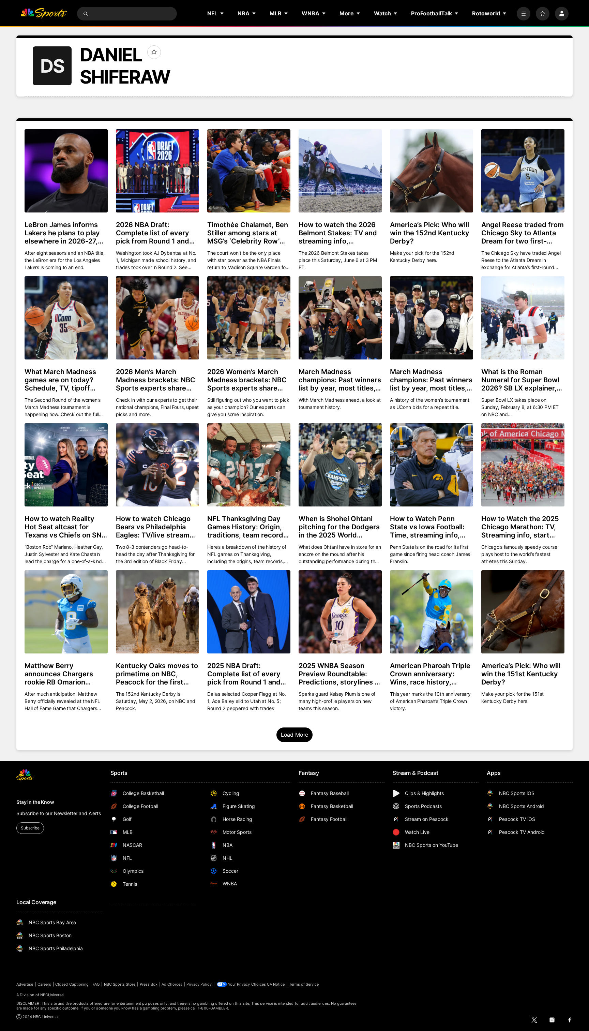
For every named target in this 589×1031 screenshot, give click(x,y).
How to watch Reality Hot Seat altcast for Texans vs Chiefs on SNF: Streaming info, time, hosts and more (66, 527)
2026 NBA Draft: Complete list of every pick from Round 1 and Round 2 (152, 233)
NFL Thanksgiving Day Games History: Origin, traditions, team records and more (247, 527)
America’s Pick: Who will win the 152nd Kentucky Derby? (429, 233)
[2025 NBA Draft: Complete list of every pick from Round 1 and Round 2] (248, 611)
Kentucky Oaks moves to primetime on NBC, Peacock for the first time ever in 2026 (157, 674)
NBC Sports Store (120, 984)
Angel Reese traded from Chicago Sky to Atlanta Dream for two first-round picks (522, 233)
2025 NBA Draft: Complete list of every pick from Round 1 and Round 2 (244, 674)
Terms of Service (304, 984)
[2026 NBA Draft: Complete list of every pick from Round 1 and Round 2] (157, 170)
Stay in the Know (35, 802)
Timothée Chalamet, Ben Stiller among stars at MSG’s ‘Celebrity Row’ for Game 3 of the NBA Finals (247, 233)
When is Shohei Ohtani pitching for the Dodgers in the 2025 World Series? (339, 527)
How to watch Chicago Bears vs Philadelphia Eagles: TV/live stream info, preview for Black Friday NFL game (153, 527)
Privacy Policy (199, 984)
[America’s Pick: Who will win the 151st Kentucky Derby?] (522, 611)
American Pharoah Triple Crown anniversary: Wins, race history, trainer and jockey (430, 674)
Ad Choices (172, 984)
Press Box (149, 984)
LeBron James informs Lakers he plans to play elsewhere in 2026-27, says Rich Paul (62, 233)
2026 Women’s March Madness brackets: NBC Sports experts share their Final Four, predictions (247, 380)
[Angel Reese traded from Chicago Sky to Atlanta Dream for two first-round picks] (522, 170)
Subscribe (30, 827)
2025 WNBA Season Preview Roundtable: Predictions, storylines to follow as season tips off (340, 674)
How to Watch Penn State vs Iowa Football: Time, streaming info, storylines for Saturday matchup (428, 527)
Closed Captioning (72, 984)
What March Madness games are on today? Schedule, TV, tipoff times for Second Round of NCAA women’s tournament (64, 380)
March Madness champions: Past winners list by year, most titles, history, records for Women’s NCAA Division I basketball (431, 380)
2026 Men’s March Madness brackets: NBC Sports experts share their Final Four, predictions (155, 380)
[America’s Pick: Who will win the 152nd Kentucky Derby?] (431, 170)
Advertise (24, 984)
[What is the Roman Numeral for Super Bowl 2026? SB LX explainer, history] (522, 317)
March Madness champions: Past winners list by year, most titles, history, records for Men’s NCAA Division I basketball (340, 380)
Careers (44, 984)
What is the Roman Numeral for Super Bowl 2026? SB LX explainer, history (520, 380)
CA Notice (276, 984)
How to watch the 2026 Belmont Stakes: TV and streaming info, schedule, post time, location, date (338, 233)
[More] (523, 13)
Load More (294, 734)
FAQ (96, 984)
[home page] (43, 13)
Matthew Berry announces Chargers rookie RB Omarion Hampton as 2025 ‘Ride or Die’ (63, 674)
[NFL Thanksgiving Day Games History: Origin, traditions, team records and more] (248, 464)
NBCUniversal (52, 994)
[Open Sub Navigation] (222, 13)
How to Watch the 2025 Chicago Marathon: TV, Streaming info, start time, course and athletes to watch (520, 527)
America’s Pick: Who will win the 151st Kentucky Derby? (520, 674)
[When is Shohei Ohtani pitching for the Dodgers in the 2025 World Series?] (340, 464)
